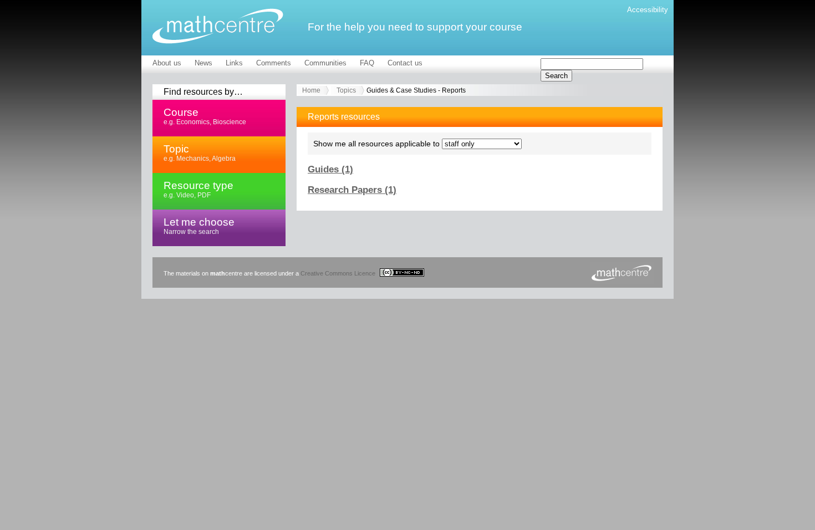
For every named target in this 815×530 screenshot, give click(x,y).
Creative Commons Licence (338, 273)
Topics (346, 90)
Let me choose (199, 225)
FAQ (367, 63)
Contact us (405, 63)
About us (166, 63)
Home (311, 90)
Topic (200, 152)
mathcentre (217, 26)
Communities (325, 63)
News (203, 63)
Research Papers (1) (352, 190)
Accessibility (647, 10)
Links (234, 63)
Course (205, 115)
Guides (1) (330, 169)
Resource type (198, 189)
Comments (273, 63)
